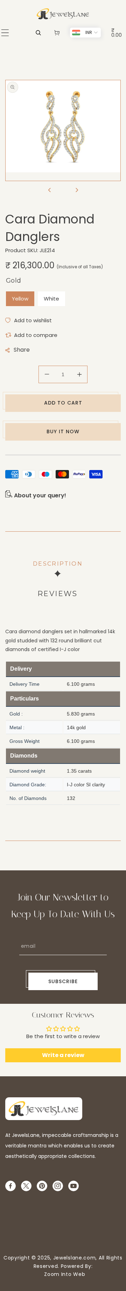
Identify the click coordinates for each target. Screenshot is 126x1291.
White (51, 298)
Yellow (20, 298)
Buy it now (63, 431)
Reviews (57, 593)
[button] (5, 32)
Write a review (63, 1055)
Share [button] (22, 350)
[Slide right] (77, 190)
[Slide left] (49, 190)
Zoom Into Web (63, 1274)
